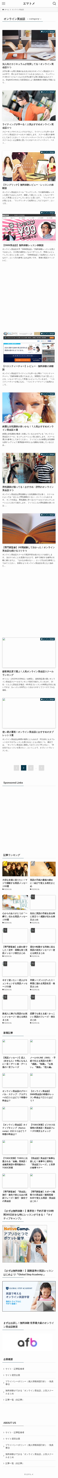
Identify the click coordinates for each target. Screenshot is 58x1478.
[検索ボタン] (54, 3)
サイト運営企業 (13, 1375)
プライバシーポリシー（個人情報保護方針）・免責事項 (29, 1383)
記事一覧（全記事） (15, 1399)
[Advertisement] (29, 297)
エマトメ (29, 3)
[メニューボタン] (3, 3)
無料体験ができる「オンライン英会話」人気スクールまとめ (29, 1392)
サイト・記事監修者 (15, 1369)
